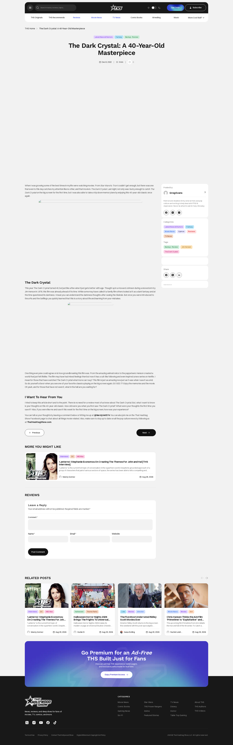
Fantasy (119, 37)
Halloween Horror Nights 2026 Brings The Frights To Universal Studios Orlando (91, 618)
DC (72, 456)
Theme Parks (92, 612)
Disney (173, 706)
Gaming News (124, 711)
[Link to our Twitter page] (27, 722)
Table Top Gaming (178, 715)
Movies (131, 612)
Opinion (181, 231)
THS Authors (200, 706)
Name (31, 534)
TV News (116, 17)
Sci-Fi (120, 715)
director (140, 612)
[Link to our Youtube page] (41, 722)
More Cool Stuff (195, 17)
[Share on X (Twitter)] (172, 275)
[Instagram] (179, 212)
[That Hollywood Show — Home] (116, 7)
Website (116, 534)
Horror (173, 711)
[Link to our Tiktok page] (55, 722)
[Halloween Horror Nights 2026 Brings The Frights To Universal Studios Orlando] (93, 595)
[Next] (206, 578)
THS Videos (200, 711)
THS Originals (37, 17)
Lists (123, 612)
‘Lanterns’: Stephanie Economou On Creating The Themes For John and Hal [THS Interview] (103, 463)
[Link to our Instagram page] (34, 722)
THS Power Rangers (153, 706)
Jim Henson (186, 247)
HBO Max (80, 456)
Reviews (76, 17)
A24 (191, 612)
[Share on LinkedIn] (179, 275)
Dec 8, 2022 (107, 62)
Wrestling (156, 17)
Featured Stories (151, 715)
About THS (199, 702)
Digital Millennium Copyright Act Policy (91, 735)
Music (176, 17)
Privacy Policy (43, 735)
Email (73, 534)
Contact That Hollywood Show (62, 735)
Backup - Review (131, 37)
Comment (32, 517)
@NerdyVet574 (102, 415)
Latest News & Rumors (104, 37)
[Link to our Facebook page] (48, 722)
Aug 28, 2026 (147, 477)
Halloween (79, 612)
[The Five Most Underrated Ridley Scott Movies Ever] (140, 595)
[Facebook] (166, 212)
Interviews (64, 456)
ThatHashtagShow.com (39, 422)
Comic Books (136, 17)
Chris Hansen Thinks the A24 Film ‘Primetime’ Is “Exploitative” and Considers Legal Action (185, 618)
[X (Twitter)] (172, 212)
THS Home (30, 28)
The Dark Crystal (171, 252)
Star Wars (148, 702)
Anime (147, 711)
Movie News (96, 17)
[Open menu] (30, 7)
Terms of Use (30, 735)
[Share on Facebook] (166, 275)
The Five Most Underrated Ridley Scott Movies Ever (138, 618)
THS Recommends (57, 17)
